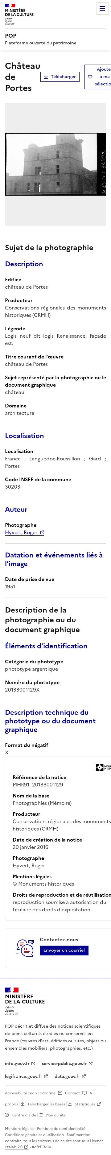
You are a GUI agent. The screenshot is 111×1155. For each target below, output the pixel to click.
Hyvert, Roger (21, 532)
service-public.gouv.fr (64, 1063)
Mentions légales (19, 1128)
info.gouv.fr (17, 1063)
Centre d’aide (24, 1115)
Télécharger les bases (46, 1104)
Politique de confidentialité (61, 1128)
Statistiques (85, 1104)
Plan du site (56, 1115)
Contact (72, 1093)
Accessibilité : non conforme (30, 1093)
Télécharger (63, 76)
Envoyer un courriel (64, 950)
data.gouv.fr (67, 1076)
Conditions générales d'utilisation (34, 1135)
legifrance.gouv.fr (23, 1076)
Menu (102, 8)
